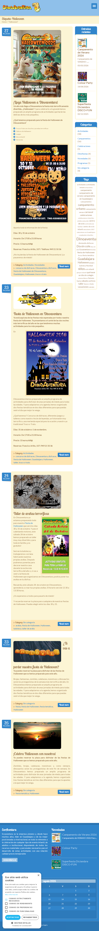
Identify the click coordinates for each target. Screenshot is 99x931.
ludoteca (17, 628)
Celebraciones (84, 146)
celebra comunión (83, 221)
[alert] (22, 900)
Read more (64, 266)
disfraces (52, 268)
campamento (86, 190)
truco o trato (41, 274)
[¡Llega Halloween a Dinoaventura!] (37, 63)
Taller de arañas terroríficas (31, 513)
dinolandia (82, 243)
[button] (22, 923)
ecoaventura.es (9, 859)
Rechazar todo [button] (30, 917)
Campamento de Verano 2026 (85, 52)
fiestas (80, 255)
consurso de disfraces (25, 268)
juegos (91, 263)
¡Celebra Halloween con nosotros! (34, 754)
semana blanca (83, 278)
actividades (81, 185)
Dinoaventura (41, 268)
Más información (11, 894)
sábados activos (88, 281)
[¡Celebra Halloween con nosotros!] (37, 735)
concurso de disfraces (25, 456)
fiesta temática (46, 706)
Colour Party (85, 82)
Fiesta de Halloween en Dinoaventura (37, 314)
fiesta (18, 706)
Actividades (28, 265)
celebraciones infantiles (86, 218)
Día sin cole (83, 246)
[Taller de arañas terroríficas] (37, 492)
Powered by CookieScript (22, 926)
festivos (93, 250)
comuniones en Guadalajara (86, 232)
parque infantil (82, 272)
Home (4, 22)
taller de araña (28, 628)
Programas (82, 163)
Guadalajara (19, 274)
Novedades (40, 265)
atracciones (89, 187)
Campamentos (84, 138)
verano (91, 287)
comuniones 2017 (88, 229)
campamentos (86, 202)
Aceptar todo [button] (13, 917)
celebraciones (86, 215)
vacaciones (83, 286)
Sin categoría (29, 622)
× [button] (38, 875)
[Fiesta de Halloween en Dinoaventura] (37, 298)
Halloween (30, 274)
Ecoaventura (84, 249)
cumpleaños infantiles (86, 235)
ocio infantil (89, 269)
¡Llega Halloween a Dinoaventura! (35, 102)
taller (16, 462)
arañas (18, 625)
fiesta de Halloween (22, 459)
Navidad (89, 266)
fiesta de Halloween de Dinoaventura (30, 271)
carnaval (89, 212)
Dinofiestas (83, 153)
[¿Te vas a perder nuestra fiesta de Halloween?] (37, 651)
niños (81, 269)
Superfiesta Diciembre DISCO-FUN (85, 107)
